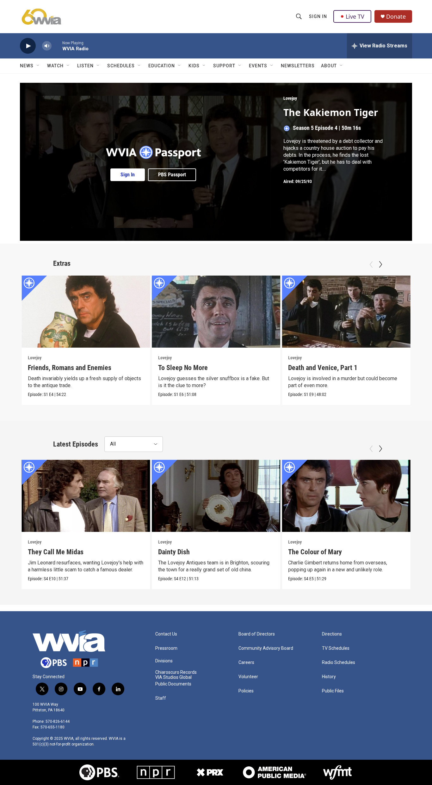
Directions (332, 634)
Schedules (121, 65)
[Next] (380, 264)
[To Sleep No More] (216, 312)
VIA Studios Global (173, 677)
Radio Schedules (338, 662)
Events (258, 65)
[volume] (46, 46)
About (329, 65)
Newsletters (298, 65)
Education (161, 65)
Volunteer (248, 676)
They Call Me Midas (55, 552)
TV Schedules (335, 648)
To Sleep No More (183, 368)
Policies (246, 691)
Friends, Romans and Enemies (69, 368)
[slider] (57, 45)
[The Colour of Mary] (346, 496)
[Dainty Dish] (216, 496)
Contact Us (166, 634)
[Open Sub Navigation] (38, 65)
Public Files (333, 691)
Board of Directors (256, 634)
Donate (396, 16)
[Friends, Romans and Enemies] (86, 312)
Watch (55, 65)
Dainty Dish (174, 552)
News (27, 65)
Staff (160, 698)
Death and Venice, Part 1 (322, 368)
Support (224, 65)
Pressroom (166, 648)
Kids (194, 65)
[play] (28, 46)
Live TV (355, 16)
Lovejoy (290, 98)
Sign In (318, 16)
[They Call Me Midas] (86, 496)
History (329, 676)
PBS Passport (172, 175)
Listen (85, 65)
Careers (246, 662)
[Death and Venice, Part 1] (346, 312)
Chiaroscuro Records (176, 672)
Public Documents (173, 684)
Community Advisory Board (265, 648)
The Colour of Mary (315, 552)
